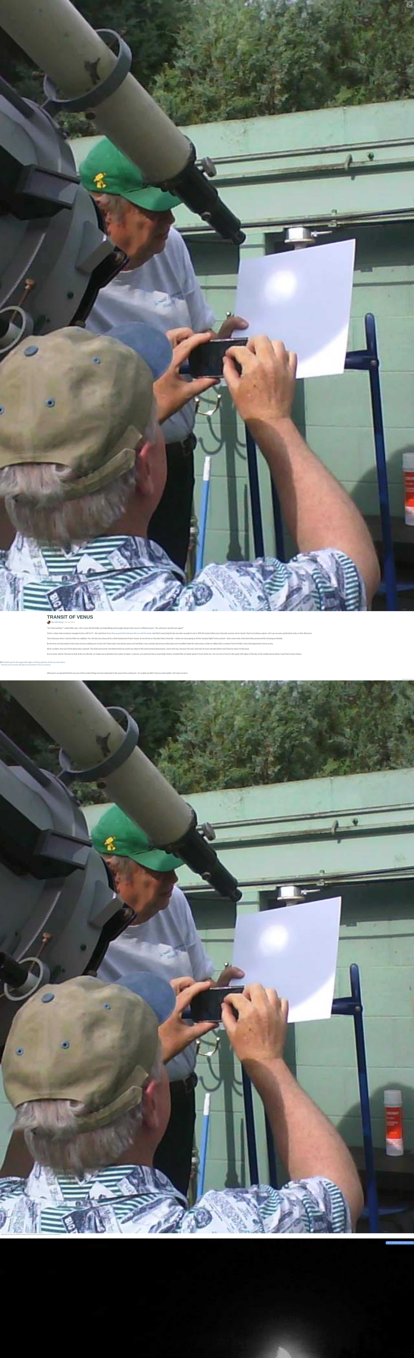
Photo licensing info (408, 679)
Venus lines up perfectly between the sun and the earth (128, 633)
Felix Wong (58, 622)
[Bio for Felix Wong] (49, 624)
